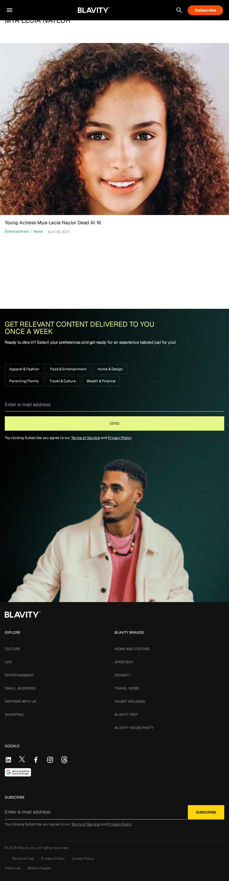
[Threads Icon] (64, 759)
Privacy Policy (119, 437)
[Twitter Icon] (22, 759)
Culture (12, 649)
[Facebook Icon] (35, 759)
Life (8, 662)
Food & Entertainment (68, 369)
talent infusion (129, 701)
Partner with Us (20, 701)
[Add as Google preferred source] (18, 772)
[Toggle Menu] (9, 10)
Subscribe (205, 10)
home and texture (132, 649)
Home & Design (110, 369)
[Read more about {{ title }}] (114, 129)
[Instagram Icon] (50, 759)
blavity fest (126, 714)
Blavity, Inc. (27, 847)
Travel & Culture (62, 381)
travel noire (126, 688)
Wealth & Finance (100, 381)
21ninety (122, 675)
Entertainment (19, 675)
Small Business (20, 688)
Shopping (14, 714)
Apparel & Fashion (24, 369)
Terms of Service (85, 437)
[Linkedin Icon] (8, 759)
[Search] (179, 10)
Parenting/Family (24, 381)
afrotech (123, 662)
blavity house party (134, 727)
